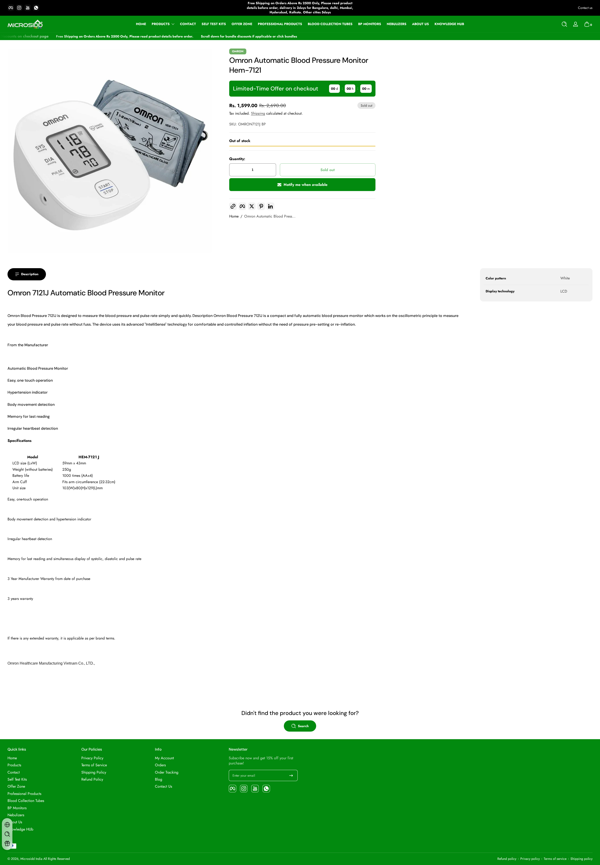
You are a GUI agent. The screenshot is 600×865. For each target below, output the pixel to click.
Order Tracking (166, 772)
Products (161, 24)
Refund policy (506, 859)
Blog (158, 779)
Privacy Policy (92, 758)
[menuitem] (42, 758)
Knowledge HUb (20, 829)
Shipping (258, 113)
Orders (160, 765)
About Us (15, 822)
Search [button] (303, 726)
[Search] (564, 24)
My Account (164, 758)
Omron (238, 51)
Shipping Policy (93, 772)
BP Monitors (17, 808)
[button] (564, 24)
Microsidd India (31, 858)
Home (234, 216)
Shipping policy (581, 859)
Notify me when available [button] (305, 184)
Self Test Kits (17, 779)
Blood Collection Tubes (26, 800)
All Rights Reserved (56, 858)
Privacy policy (530, 859)
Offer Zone (16, 786)
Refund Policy (92, 779)
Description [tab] (29, 274)
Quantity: (237, 159)
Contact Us (163, 786)
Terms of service (555, 859)
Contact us (585, 8)
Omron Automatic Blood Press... (270, 216)
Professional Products (24, 793)
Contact (14, 772)
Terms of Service (94, 765)
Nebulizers (16, 815)
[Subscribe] (291, 775)
